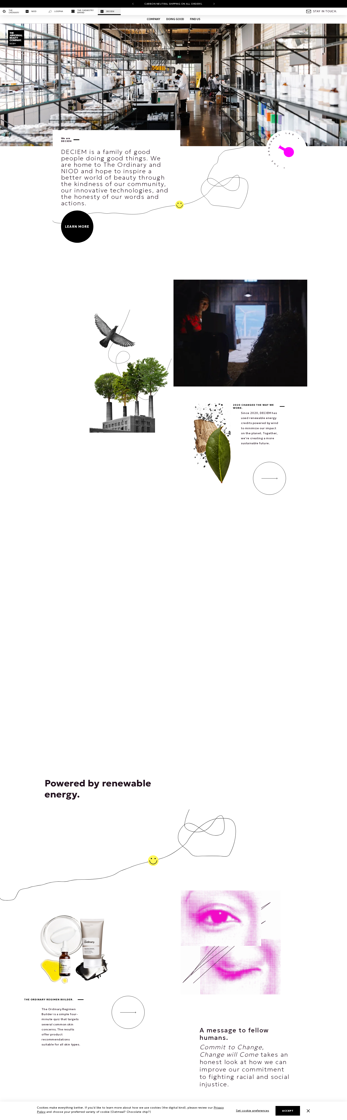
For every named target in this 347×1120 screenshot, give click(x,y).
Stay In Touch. (325, 11)
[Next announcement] (214, 4)
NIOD (33, 11)
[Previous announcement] (133, 4)
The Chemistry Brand (85, 11)
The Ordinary (14, 11)
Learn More (77, 227)
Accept (287, 1110)
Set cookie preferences (252, 1110)
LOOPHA (58, 11)
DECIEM (110, 11)
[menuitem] (11, 11)
